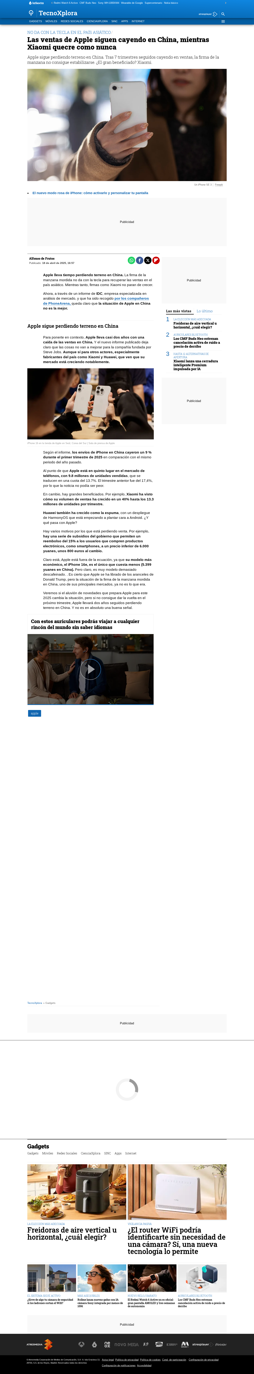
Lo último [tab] (205, 311)
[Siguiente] (225, 3)
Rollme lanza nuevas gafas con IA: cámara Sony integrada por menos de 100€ (100, 1303)
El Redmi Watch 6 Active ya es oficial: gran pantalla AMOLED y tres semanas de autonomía (151, 1303)
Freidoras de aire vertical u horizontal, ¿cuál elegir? (195, 325)
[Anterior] (51, 3)
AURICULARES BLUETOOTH (190, 334)
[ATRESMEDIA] (40, 1344)
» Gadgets (49, 1003)
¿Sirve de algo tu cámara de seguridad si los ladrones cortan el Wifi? (50, 1301)
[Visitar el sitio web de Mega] (133, 1344)
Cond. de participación (174, 1359)
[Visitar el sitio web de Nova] (120, 1344)
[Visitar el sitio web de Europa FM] (172, 1344)
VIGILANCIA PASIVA (140, 1224)
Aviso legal (108, 1359)
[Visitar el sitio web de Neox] (107, 1344)
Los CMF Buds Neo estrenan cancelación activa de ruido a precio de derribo (196, 342)
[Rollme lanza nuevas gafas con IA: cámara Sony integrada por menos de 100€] (102, 1278)
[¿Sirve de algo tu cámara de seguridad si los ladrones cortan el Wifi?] (51, 1278)
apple (34, 713)
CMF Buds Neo (88, 2)
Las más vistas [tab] (178, 311)
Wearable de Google (132, 2)
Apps (124, 21)
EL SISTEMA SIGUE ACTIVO (43, 1296)
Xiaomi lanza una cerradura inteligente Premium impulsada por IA (195, 365)
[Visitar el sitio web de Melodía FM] (185, 1344)
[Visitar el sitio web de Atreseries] (146, 1344)
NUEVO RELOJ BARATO (142, 1296)
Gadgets (35, 21)
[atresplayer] (206, 14)
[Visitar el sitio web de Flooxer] (220, 1344)
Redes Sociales (72, 21)
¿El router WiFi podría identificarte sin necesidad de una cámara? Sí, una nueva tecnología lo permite (177, 1240)
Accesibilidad (144, 1365)
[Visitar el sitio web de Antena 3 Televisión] (81, 1344)
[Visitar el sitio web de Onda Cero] (159, 1344)
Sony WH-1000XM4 (108, 2)
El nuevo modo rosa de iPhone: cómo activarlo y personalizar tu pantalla (90, 193)
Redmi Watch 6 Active (66, 2)
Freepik (219, 184)
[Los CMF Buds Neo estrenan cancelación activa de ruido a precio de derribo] (202, 1278)
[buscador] (223, 14)
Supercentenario (153, 2)
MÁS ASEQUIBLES (89, 1296)
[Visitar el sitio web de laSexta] (94, 1344)
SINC (114, 21)
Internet (138, 21)
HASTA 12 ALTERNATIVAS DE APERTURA (191, 355)
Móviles (51, 21)
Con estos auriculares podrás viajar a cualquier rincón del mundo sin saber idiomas (85, 624)
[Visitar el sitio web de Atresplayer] (203, 1344)
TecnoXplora (34, 1003)
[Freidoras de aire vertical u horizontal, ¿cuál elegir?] (76, 1192)
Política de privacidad (127, 1359)
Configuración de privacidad (203, 1359)
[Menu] (223, 21)
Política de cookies (150, 1359)
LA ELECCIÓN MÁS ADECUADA (192, 319)
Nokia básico (171, 2)
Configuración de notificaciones (119, 1365)
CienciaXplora (97, 21)
